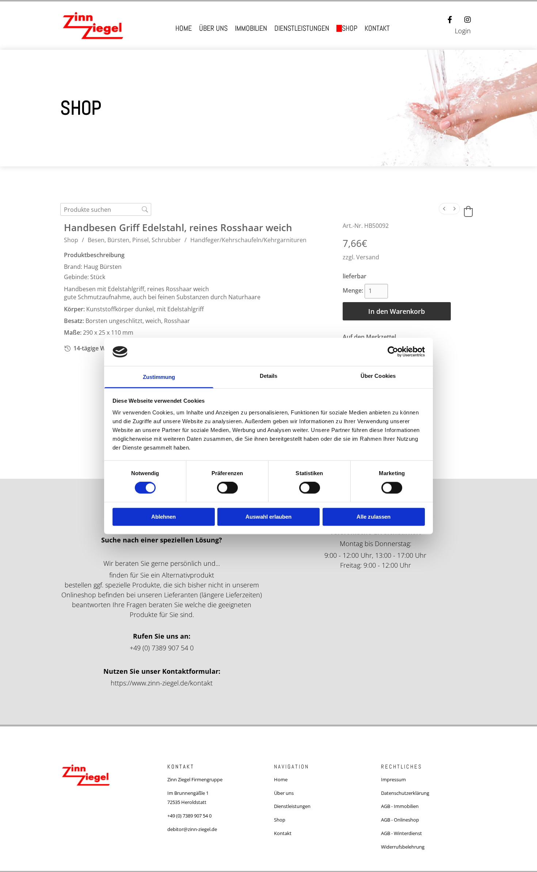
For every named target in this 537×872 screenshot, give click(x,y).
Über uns (213, 28)
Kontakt (377, 28)
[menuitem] (444, 208)
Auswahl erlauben (268, 517)
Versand (367, 257)
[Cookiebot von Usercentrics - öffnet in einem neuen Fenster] (393, 351)
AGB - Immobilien (400, 806)
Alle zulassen (374, 517)
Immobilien (251, 28)
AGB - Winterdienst (401, 833)
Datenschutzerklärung (405, 793)
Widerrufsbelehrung (402, 846)
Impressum (393, 779)
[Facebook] (450, 20)
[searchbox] (105, 209)
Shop (349, 28)
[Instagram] (467, 20)
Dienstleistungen (301, 28)
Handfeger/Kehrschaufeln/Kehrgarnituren (248, 240)
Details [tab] (269, 376)
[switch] (227, 488)
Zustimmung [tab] (159, 377)
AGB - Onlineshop (400, 819)
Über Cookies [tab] (378, 376)
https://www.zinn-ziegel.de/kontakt (162, 683)
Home (183, 28)
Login (463, 30)
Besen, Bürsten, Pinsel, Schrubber (134, 240)
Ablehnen (163, 517)
